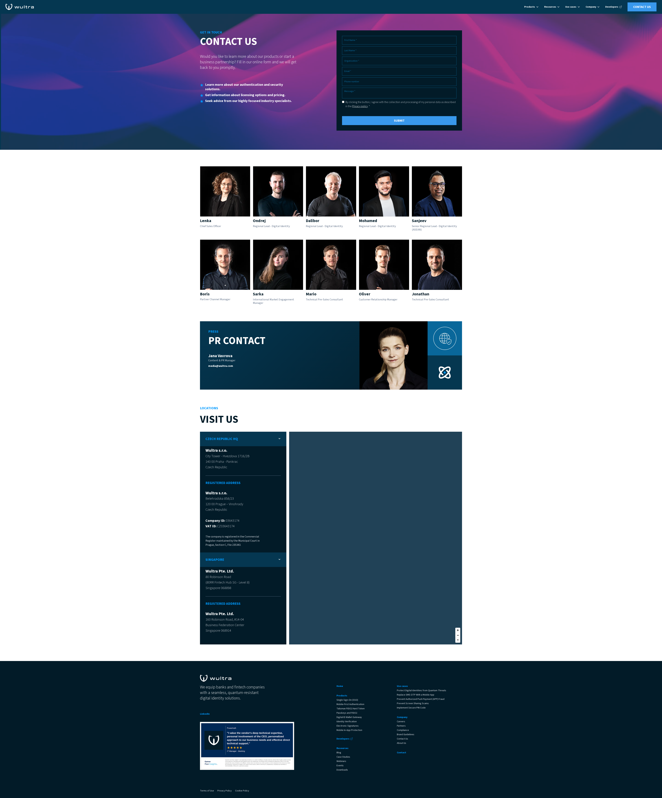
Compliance (403, 730)
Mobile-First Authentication (350, 704)
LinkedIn (205, 714)
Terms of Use (207, 790)
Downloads (342, 770)
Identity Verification (347, 721)
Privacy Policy (224, 790)
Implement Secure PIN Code (411, 707)
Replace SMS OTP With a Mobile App (415, 695)
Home (340, 686)
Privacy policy (360, 106)
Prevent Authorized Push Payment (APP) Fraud (420, 699)
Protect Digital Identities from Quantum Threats (421, 690)
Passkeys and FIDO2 (347, 713)
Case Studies (343, 757)
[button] (531, 7)
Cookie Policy (242, 790)
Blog (339, 752)
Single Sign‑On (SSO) (347, 700)
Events (340, 765)
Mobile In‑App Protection (349, 730)
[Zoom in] (457, 630)
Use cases (402, 686)
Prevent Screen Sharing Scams (413, 703)
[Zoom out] (457, 635)
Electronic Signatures (348, 726)
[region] (375, 538)
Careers (401, 721)
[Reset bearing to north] (457, 640)
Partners (401, 726)
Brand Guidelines (405, 734)
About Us (401, 743)
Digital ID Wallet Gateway (349, 717)
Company (402, 717)
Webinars (341, 761)
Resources (342, 748)
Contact (401, 752)
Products (342, 695)
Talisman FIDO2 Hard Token (351, 708)
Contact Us (642, 7)
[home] (20, 7)
